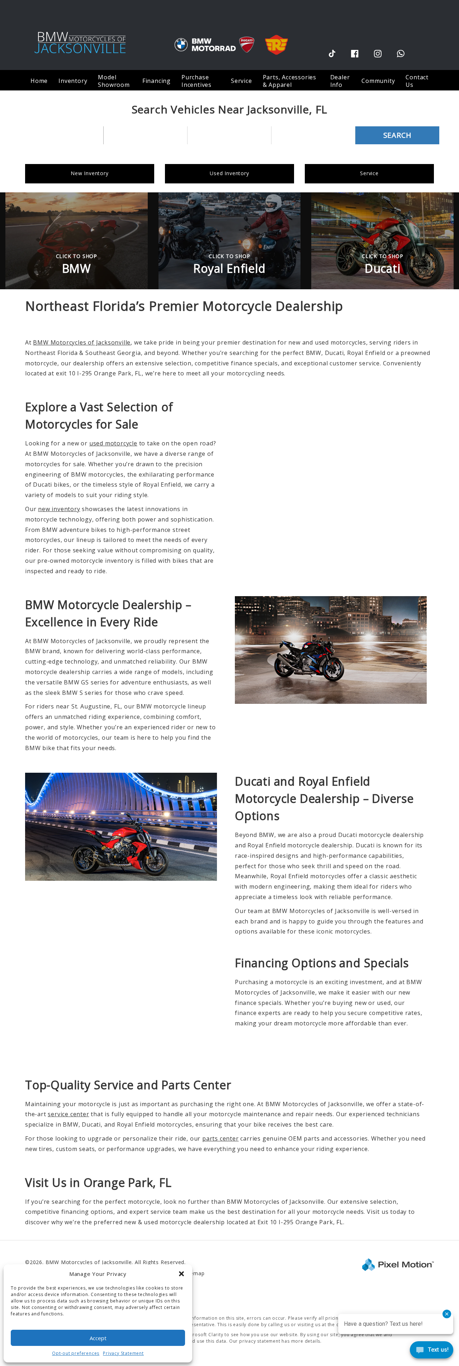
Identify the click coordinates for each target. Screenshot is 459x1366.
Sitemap (194, 1273)
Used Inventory (229, 173)
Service (369, 173)
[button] (181, 1273)
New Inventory (89, 173)
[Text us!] (431, 1351)
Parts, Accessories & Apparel (289, 81)
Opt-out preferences (75, 1353)
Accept (98, 1338)
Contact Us (417, 81)
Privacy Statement (123, 1353)
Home (39, 81)
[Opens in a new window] (332, 53)
